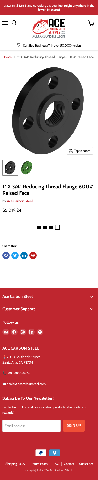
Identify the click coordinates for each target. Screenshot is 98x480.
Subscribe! (86, 464)
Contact (69, 464)
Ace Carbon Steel (20, 201)
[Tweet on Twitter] (15, 255)
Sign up (74, 425)
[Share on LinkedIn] (24, 255)
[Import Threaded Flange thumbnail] (10, 167)
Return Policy (39, 464)
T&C (56, 464)
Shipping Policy (15, 464)
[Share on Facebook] (6, 255)
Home (7, 57)
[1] (26, 167)
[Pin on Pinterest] (33, 255)
